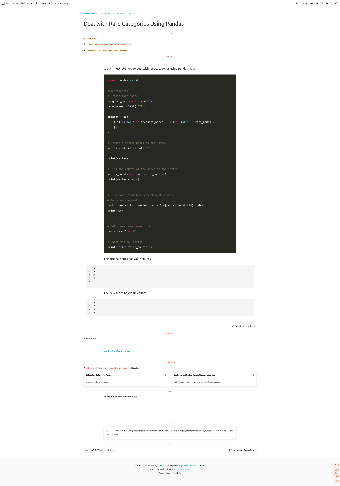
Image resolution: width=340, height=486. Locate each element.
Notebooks (24, 3)
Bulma (186, 465)
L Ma (160, 465)
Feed (168, 473)
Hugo (181, 465)
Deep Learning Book (59, 3)
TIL (100, 14)
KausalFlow (194, 465)
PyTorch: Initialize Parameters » (242, 450)
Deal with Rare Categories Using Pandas (119, 14)
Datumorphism (12, 3)
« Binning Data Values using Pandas (99, 450)
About (161, 473)
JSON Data (177, 473)
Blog (298, 3)
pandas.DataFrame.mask (117, 351)
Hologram (41, 3)
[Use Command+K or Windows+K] (331, 3)
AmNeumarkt (308, 3)
